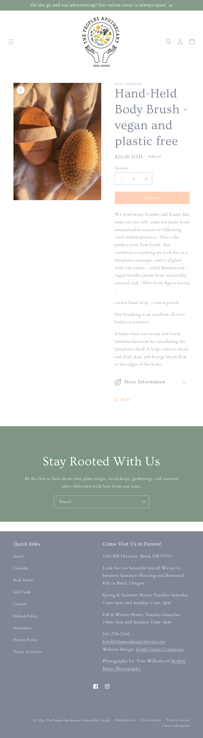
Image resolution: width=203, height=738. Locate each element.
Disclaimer (22, 628)
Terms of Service (27, 651)
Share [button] (125, 399)
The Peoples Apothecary (63, 720)
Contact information (176, 726)
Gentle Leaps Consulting (160, 649)
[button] (11, 42)
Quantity (122, 168)
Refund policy (125, 720)
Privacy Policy (25, 639)
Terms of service (178, 720)
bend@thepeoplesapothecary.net (134, 642)
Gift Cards (22, 592)
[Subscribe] (143, 502)
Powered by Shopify (96, 720)
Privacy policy (151, 720)
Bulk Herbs (23, 580)
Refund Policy (25, 616)
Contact (20, 603)
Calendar (21, 568)
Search (18, 556)
